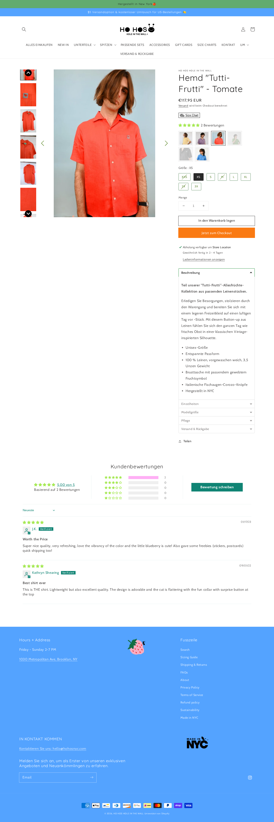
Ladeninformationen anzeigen (204, 259)
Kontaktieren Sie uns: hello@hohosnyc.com (52, 749)
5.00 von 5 (66, 485)
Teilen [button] (187, 441)
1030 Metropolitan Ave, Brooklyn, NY (48, 659)
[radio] (186, 138)
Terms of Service (191, 695)
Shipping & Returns (193, 665)
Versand (183, 105)
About (184, 680)
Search (185, 650)
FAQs (184, 672)
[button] (24, 29)
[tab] (217, 272)
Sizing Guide (189, 657)
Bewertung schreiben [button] (217, 487)
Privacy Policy (189, 687)
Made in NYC (189, 718)
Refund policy (190, 702)
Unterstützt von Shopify (157, 813)
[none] (28, 72)
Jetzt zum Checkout (217, 233)
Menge (183, 197)
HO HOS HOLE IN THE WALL (128, 813)
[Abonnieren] (91, 777)
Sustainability (189, 710)
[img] (33, 522)
